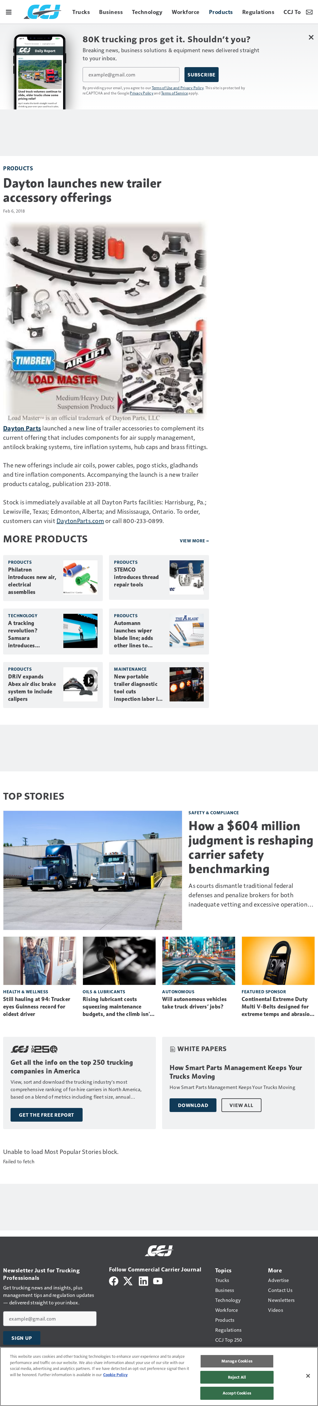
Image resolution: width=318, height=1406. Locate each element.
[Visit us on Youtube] (157, 1280)
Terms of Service (174, 92)
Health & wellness (25, 991)
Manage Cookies (236, 1360)
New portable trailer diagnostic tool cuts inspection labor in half (137, 688)
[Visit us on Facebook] (113, 1280)
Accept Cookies (237, 1392)
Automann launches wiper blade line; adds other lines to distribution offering (133, 635)
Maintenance (130, 669)
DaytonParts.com (80, 521)
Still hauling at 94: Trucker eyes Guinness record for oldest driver (36, 1007)
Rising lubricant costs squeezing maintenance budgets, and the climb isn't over (117, 1007)
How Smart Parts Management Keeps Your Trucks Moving (236, 1072)
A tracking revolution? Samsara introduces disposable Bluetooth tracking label (32, 635)
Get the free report (46, 1115)
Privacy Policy (141, 92)
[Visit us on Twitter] (128, 1280)
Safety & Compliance (214, 812)
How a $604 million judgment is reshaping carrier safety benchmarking (251, 847)
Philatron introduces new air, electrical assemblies (32, 580)
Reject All (237, 1377)
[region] (159, 1376)
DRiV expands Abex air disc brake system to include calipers (32, 687)
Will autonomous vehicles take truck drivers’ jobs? (194, 1003)
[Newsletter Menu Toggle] (309, 12)
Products (18, 168)
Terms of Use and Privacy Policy (178, 87)
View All (241, 1105)
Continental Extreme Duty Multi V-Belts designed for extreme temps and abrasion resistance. (277, 1007)
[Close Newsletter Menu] (311, 37)
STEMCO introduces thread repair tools (136, 577)
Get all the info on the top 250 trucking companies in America (72, 1066)
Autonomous (178, 991)
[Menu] (8, 12)
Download (193, 1105)
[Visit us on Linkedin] (143, 1280)
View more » (194, 540)
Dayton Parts (22, 428)
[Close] (308, 1376)
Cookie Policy (115, 1374)
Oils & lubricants (104, 991)
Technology (22, 615)
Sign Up (21, 1338)
